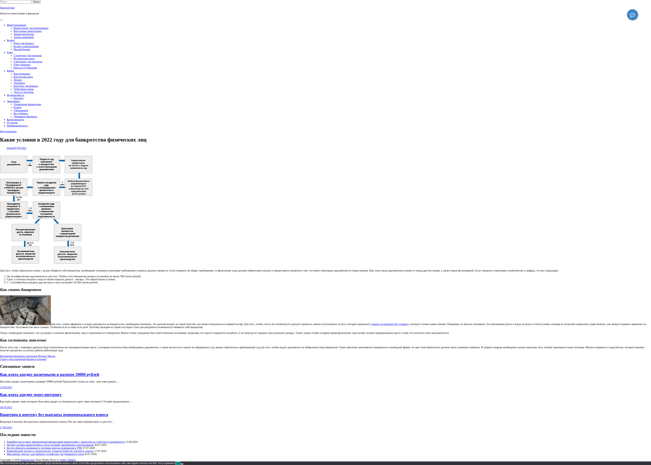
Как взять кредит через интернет (31, 394)
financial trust (7, 7)
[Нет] (182, 463)
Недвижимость (15, 95)
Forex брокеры (22, 64)
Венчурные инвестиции (28, 31)
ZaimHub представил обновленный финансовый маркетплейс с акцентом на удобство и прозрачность (66, 441)
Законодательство (24, 34)
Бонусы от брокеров (25, 67)
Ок (178, 463)
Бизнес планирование (26, 46)
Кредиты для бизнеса (26, 86)
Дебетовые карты (24, 89)
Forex (10, 52)
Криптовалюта (15, 119)
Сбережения (21, 110)
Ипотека (18, 98)
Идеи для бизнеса (24, 43)
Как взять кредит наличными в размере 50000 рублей (49, 374)
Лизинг (18, 79)
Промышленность (17, 125)
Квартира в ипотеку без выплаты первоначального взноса (54, 414)
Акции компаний (24, 37)
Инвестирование (16, 25)
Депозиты (19, 83)
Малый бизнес (22, 49)
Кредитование (22, 73)
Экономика (13, 101)
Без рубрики (21, 113)
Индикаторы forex (24, 58)
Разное (17, 107)
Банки (10, 70)
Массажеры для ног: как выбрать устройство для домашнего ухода (45, 454)
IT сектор (12, 122)
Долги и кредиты (24, 92)
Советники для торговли (28, 61)
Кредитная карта (23, 76)
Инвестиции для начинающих (31, 28)
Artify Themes (68, 459)
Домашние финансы (25, 116)
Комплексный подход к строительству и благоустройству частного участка (50, 451)
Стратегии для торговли (28, 55)
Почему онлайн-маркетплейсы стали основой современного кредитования (50, 444)
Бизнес (11, 40)
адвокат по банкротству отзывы (389, 324)
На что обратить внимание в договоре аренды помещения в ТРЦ (44, 448)
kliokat (10, 148)
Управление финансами (27, 104)
